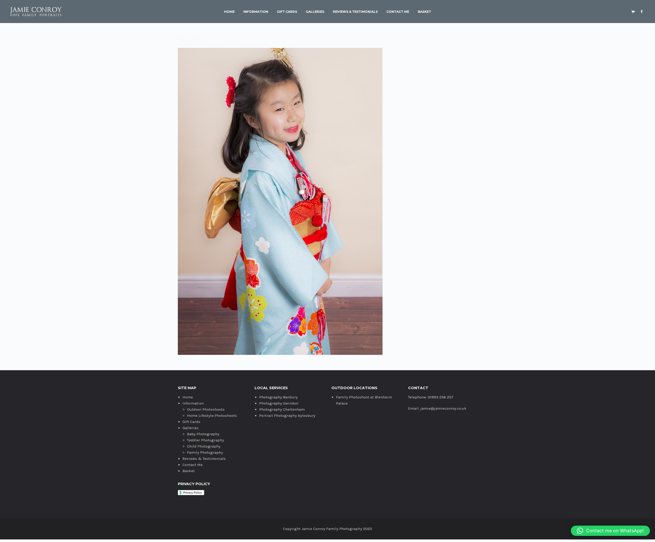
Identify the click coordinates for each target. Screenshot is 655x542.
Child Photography (203, 446)
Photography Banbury (278, 397)
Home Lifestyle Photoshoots (212, 415)
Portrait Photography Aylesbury (287, 415)
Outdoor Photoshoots (206, 409)
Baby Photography (203, 434)
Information (255, 11)
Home (229, 11)
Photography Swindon (278, 403)
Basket (424, 11)
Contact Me (397, 11)
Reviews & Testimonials (355, 11)
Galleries (315, 11)
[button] (610, 531)
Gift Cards (287, 11)
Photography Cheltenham (282, 409)
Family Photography (205, 452)
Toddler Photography (205, 440)
